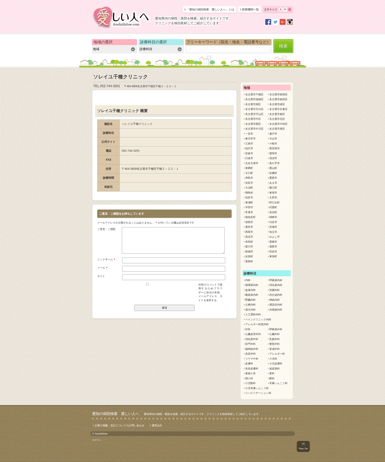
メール (102, 267)
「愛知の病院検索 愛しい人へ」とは (210, 9)
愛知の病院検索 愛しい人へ (115, 414)
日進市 (249, 158)
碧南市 (249, 222)
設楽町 (249, 256)
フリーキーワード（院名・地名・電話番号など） (228, 42)
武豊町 (273, 207)
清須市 (273, 158)
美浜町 (273, 212)
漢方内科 (250, 309)
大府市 (273, 197)
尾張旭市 (274, 148)
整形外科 (274, 343)
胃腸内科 (274, 290)
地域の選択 (102, 42)
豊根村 (249, 261)
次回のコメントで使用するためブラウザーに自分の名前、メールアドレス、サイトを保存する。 (210, 292)
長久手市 (274, 163)
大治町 (249, 187)
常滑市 (249, 212)
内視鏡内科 (275, 309)
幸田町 (249, 241)
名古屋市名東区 (278, 109)
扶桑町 (273, 173)
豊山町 (273, 167)
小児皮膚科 (275, 363)
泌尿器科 (274, 368)
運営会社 (157, 425)
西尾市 (249, 231)
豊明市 (273, 153)
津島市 (249, 177)
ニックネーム (106, 259)
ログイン (96, 440)
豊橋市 (273, 241)
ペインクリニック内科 (258, 319)
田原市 (273, 251)
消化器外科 (251, 339)
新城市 (249, 251)
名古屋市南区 (253, 104)
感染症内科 (275, 304)
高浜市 (249, 236)
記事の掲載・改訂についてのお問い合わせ (119, 425)
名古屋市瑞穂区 (254, 99)
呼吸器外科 (275, 329)
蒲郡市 (273, 246)
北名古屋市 (251, 163)
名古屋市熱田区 (278, 99)
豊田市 (249, 226)
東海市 (273, 192)
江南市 (249, 143)
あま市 (273, 182)
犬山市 (273, 138)
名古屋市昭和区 (278, 94)
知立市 (273, 231)
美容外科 (250, 353)
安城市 (273, 226)
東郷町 (249, 167)
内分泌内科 (275, 294)
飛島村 (249, 192)
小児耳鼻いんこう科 (257, 388)
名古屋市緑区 (277, 104)
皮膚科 (249, 363)
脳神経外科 (251, 348)
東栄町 (273, 256)
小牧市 (273, 143)
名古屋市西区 (253, 123)
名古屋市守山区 (254, 114)
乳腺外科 (274, 339)
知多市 (249, 197)
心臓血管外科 (253, 334)
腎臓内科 (250, 299)
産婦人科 (250, 373)
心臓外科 (274, 334)
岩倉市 (249, 153)
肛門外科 (250, 343)
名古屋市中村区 (278, 123)
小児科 (273, 358)
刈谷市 (273, 222)
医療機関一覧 (250, 9)
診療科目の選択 (153, 42)
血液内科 (250, 290)
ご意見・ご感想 (106, 229)
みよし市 (274, 236)
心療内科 (250, 304)
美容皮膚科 (251, 368)
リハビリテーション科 (258, 392)
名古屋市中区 (253, 118)
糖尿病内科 (251, 294)
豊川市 (249, 246)
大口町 (249, 173)
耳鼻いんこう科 (278, 383)
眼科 (272, 378)
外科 (247, 329)
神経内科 (274, 299)
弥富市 (249, 182)
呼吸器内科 (275, 280)
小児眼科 (250, 383)
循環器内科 (251, 284)
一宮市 (249, 133)
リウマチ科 (251, 358)
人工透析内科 (253, 314)
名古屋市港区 (277, 128)
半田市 (249, 207)
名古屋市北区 (277, 118)
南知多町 (250, 217)
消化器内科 (275, 284)
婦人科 (249, 378)
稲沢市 (249, 148)
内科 (247, 280)
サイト (101, 276)
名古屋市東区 (277, 114)
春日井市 (250, 138)
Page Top (303, 448)
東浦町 (249, 202)
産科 (272, 373)
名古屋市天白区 (254, 109)
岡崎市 (273, 217)
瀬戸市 (273, 133)
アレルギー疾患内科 (257, 324)
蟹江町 (273, 187)
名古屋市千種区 (254, 94)
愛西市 (273, 177)
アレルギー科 (277, 353)
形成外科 (274, 348)
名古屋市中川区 (254, 128)
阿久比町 (274, 202)
